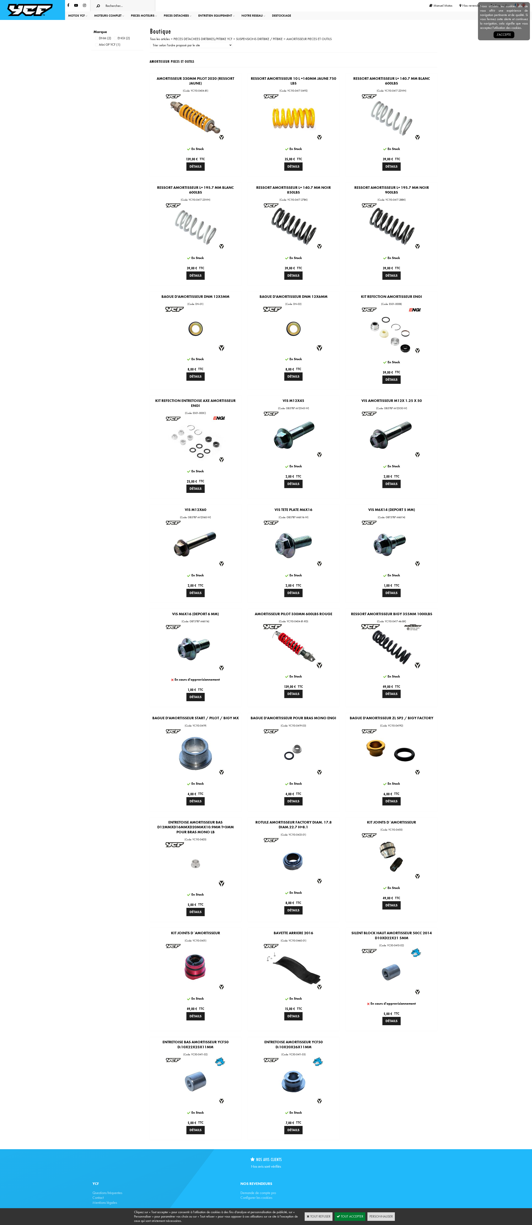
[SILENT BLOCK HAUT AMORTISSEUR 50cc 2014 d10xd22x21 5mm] (391, 996)
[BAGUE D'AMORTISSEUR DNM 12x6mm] (293, 352)
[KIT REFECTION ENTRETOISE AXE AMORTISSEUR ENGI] (195, 464)
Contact (98, 1197)
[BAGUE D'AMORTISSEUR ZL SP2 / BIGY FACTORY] (391, 776)
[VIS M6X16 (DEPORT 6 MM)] (195, 672)
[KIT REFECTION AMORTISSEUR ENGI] (391, 355)
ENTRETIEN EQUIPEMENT (215, 16)
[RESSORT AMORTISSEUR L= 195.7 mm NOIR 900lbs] (391, 250)
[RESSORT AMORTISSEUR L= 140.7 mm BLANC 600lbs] (391, 141)
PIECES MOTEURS (142, 16)
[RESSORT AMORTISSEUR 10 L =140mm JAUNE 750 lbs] (293, 141)
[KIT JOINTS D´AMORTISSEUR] (391, 880)
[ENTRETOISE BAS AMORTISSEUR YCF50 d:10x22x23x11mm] (195, 1105)
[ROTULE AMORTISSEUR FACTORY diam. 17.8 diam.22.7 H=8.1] (293, 885)
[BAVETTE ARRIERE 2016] (293, 991)
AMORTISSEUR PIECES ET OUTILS (309, 39)
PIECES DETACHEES (176, 16)
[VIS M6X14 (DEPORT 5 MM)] (391, 568)
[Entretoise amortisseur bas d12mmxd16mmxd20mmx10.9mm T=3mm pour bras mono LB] (195, 887)
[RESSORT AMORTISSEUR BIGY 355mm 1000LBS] (391, 669)
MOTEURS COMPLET (108, 16)
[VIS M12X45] (293, 459)
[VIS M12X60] (195, 568)
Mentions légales (104, 1202)
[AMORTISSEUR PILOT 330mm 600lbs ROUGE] (293, 669)
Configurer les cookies (256, 1197)
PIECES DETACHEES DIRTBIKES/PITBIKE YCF (203, 39)
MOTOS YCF (76, 16)
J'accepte (504, 34)
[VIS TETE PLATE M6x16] (293, 568)
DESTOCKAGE (281, 16)
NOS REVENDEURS (256, 1183)
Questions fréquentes (107, 1192)
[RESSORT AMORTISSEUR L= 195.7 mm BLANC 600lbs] (195, 250)
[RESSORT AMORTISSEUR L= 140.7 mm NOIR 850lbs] (293, 250)
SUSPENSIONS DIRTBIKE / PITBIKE (259, 39)
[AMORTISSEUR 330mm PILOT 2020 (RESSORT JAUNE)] (195, 141)
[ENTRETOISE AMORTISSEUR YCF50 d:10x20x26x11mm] (293, 1105)
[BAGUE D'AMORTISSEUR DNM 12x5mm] (195, 352)
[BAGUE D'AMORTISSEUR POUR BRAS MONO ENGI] (293, 776)
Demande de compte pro (258, 1192)
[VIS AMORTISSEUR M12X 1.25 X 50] (391, 459)
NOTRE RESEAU (252, 16)
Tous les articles (160, 39)
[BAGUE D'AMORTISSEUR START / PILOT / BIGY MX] (195, 776)
